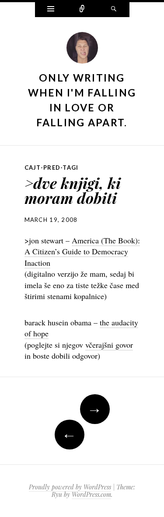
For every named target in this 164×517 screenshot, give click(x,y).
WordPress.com (91, 494)
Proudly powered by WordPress (70, 487)
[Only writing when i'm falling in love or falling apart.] (82, 50)
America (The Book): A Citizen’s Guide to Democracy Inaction (82, 251)
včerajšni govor (109, 344)
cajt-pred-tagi (51, 167)
